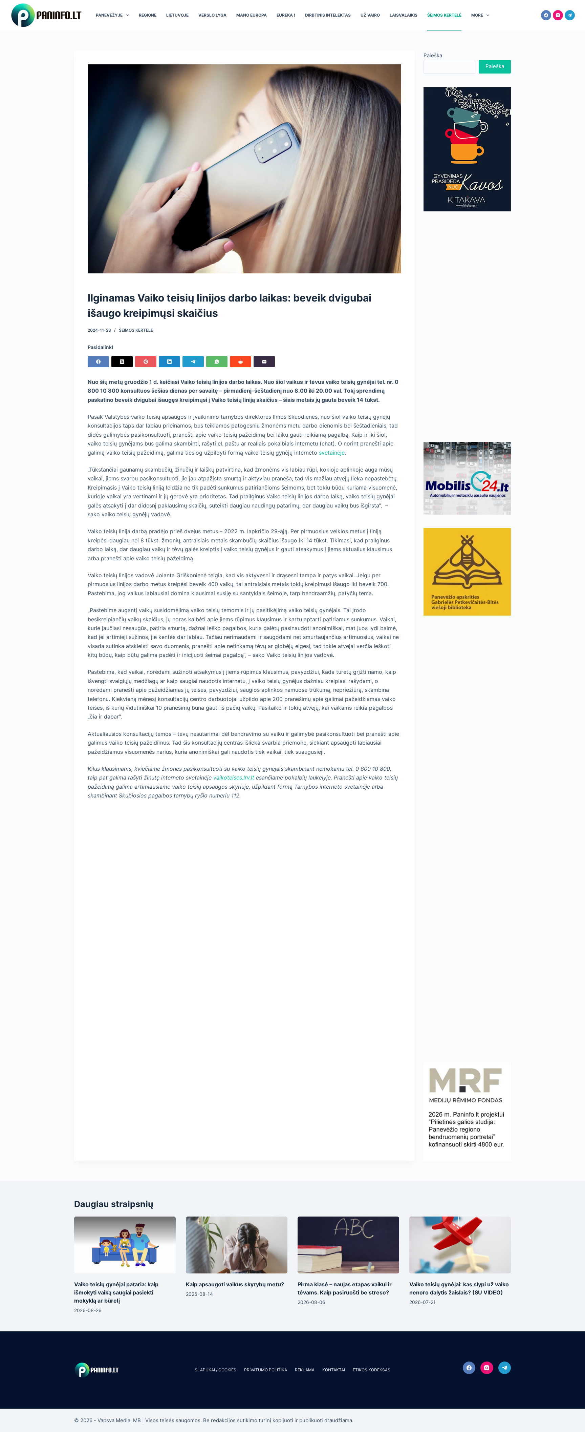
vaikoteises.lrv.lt (233, 777)
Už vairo (370, 15)
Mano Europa (251, 15)
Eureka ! (286, 15)
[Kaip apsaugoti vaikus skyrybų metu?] (236, 1245)
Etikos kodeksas (371, 1369)
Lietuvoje (177, 15)
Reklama (305, 1369)
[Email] (264, 361)
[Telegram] (570, 15)
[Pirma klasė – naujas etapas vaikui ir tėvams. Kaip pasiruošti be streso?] (348, 1245)
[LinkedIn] (169, 361)
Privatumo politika (265, 1369)
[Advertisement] (467, 326)
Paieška (433, 55)
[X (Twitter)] (122, 361)
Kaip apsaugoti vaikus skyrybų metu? (235, 1284)
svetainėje (332, 452)
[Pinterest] (145, 361)
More (477, 15)
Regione (147, 15)
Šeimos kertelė (444, 15)
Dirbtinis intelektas (328, 15)
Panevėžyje (109, 15)
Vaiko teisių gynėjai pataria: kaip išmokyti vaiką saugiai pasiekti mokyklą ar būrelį (116, 1292)
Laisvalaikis (403, 15)
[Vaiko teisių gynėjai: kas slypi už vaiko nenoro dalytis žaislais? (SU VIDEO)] (460, 1245)
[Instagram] (558, 15)
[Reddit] (240, 361)
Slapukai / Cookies (215, 1369)
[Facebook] (546, 15)
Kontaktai (333, 1369)
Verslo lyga (212, 15)
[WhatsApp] (217, 361)
